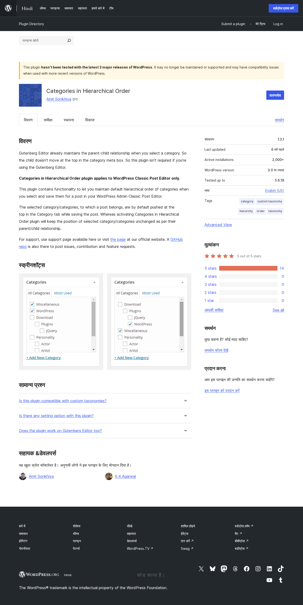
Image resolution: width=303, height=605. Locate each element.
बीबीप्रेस (242, 541)
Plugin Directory (31, 24)
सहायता (131, 534)
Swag (187, 548)
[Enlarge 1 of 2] (96, 279)
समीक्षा (48, 120)
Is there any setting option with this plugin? (56, 416)
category (247, 201)
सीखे (129, 526)
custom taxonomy (269, 201)
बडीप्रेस (242, 548)
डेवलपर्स (132, 541)
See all (278, 310)
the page (118, 239)
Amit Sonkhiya (58, 99)
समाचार (23, 534)
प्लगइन (77, 541)
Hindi (67, 575)
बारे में (22, 526)
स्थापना (69, 120)
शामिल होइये (188, 526)
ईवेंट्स (184, 534)
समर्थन (279, 120)
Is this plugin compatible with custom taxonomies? (63, 401)
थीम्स (76, 534)
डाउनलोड (275, 95)
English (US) (274, 190)
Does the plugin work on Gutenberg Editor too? (60, 430)
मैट (238, 534)
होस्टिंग (23, 541)
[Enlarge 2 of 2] (185, 279)
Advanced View (218, 224)
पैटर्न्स (76, 548)
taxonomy (275, 211)
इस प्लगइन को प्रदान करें (222, 390)
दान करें (187, 541)
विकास (89, 120)
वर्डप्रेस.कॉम (244, 526)
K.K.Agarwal (125, 476)
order (261, 211)
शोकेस (76, 526)
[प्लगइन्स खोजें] (69, 40)
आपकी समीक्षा (214, 310)
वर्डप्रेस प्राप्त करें (283, 8)
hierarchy (246, 211)
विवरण (28, 120)
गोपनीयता (24, 548)
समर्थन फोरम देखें (216, 350)
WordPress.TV (140, 548)
